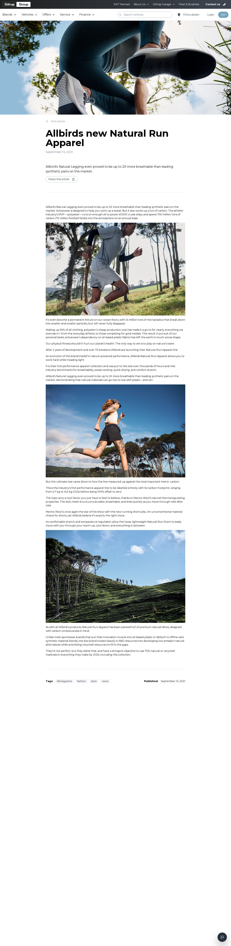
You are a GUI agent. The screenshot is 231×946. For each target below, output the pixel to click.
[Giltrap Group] (16, 4)
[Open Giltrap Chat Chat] (222, 937)
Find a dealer (191, 14)
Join (223, 14)
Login (210, 14)
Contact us (213, 4)
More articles (58, 121)
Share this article (58, 179)
